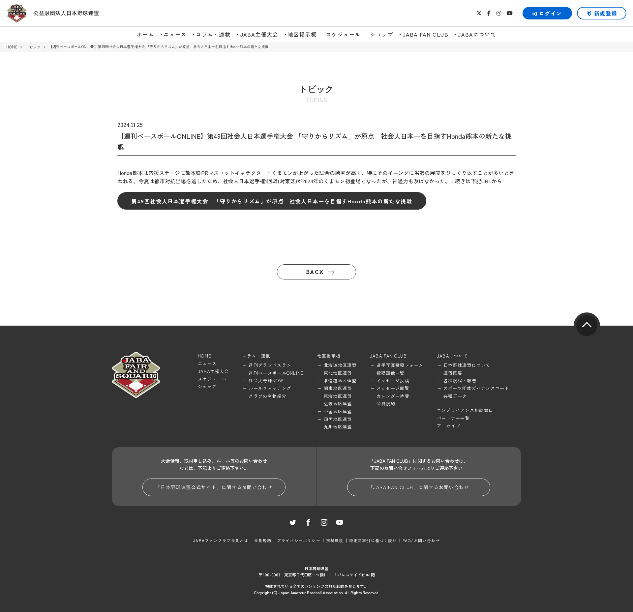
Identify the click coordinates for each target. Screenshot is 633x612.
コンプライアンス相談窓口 (465, 410)
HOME (12, 47)
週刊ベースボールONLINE (276, 373)
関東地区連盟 (338, 388)
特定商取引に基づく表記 (373, 540)
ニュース (175, 34)
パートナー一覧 (453, 418)
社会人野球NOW (266, 380)
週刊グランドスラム (270, 365)
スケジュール (343, 34)
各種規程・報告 (459, 380)
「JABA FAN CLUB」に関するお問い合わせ (418, 487)
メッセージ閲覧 (393, 388)
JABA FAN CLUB (426, 34)
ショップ (381, 34)
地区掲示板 (302, 34)
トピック (33, 47)
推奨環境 (335, 540)
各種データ (455, 396)
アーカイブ (449, 426)
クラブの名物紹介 (267, 396)
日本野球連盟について (467, 365)
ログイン (550, 13)
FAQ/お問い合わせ (421, 540)
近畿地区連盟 (338, 403)
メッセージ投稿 (393, 380)
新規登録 (605, 13)
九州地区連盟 (338, 426)
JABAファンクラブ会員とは (220, 540)
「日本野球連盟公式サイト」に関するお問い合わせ (214, 487)
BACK (315, 271)
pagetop (587, 325)
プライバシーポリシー (298, 540)
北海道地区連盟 (340, 365)
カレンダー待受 (393, 396)
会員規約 (386, 403)
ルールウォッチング (270, 388)
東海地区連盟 (338, 396)
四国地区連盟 (338, 419)
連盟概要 (452, 373)
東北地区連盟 (338, 373)
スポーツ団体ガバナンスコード (476, 388)
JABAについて (477, 34)
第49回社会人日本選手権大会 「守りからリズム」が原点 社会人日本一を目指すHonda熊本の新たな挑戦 (271, 201)
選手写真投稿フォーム (400, 365)
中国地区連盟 (338, 411)
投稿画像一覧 (391, 373)
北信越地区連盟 (340, 380)
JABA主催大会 (259, 34)
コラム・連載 (213, 34)
